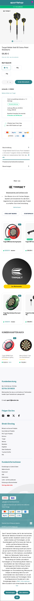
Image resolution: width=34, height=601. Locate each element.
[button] (27, 2)
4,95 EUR (4, 502)
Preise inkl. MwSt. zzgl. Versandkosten (10, 57)
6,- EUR (4, 505)
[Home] (16, 2)
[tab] (16, 152)
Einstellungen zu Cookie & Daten (10, 466)
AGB (3, 474)
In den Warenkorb (23, 82)
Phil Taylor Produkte (7, 433)
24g (7, 73)
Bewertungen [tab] (7, 166)
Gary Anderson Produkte (8, 431)
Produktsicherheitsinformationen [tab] (13, 162)
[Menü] (3, 3)
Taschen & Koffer (6, 452)
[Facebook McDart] (19, 416)
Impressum (5, 472)
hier (8, 507)
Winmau (4, 441)
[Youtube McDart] (8, 416)
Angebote (4, 447)
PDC (3, 454)
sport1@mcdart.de (12, 400)
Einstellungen (10, 592)
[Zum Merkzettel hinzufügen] (2, 339)
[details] (6, 11)
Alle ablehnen (23, 592)
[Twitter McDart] (13, 416)
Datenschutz (5, 477)
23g (17, 67)
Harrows (4, 436)
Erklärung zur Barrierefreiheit (9, 482)
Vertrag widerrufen (7, 485)
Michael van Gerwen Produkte (9, 428)
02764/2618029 (8, 388)
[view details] (12, 237)
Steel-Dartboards (6, 449)
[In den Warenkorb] (20, 251)
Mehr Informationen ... (24, 581)
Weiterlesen (17, 207)
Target (3, 439)
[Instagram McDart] (3, 416)
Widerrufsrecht (6, 469)
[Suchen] (6, 2)
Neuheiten (4, 444)
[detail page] (14, 362)
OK (17, 597)
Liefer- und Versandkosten (9, 480)
